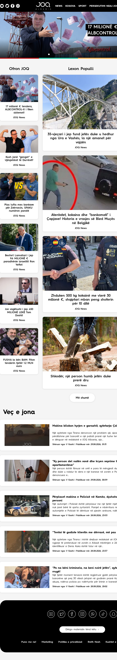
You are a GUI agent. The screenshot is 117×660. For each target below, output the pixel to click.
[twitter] (61, 614)
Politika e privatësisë (70, 642)
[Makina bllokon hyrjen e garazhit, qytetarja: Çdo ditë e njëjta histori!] (27, 435)
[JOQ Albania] (43, 7)
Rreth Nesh (94, 642)
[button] (46, 54)
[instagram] (82, 614)
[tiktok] (103, 614)
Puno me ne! (28, 642)
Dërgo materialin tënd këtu (81, 629)
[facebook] (72, 614)
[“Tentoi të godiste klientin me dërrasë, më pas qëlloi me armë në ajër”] (27, 542)
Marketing (47, 642)
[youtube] (51, 614)
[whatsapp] (92, 614)
